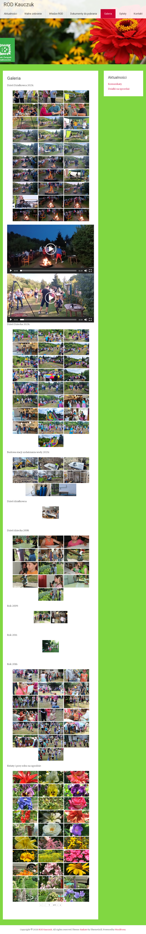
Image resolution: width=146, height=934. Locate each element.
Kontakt (138, 13)
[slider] (48, 270)
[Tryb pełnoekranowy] (90, 270)
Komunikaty (115, 84)
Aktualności (10, 13)
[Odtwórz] (10, 270)
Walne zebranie (33, 13)
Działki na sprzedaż (119, 88)
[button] (50, 249)
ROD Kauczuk (19, 5)
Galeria (108, 13)
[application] (50, 249)
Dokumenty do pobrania (83, 13)
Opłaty (122, 13)
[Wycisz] (85, 270)
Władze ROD (56, 13)
